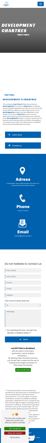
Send (25, 339)
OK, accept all (15, 428)
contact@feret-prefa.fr (23, 236)
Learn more (17, 135)
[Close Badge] (34, 436)
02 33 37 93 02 (23, 211)
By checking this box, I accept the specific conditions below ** (22, 331)
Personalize (15, 437)
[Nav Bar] (41, 4)
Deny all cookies (15, 433)
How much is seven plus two (17, 300)
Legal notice (36, 437)
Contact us (17, 145)
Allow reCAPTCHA (23, 370)
